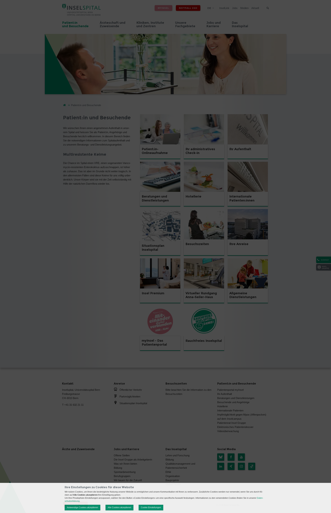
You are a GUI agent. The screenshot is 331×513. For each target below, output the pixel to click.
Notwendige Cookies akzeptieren (82, 507)
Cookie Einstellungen (151, 507)
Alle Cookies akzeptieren (119, 507)
